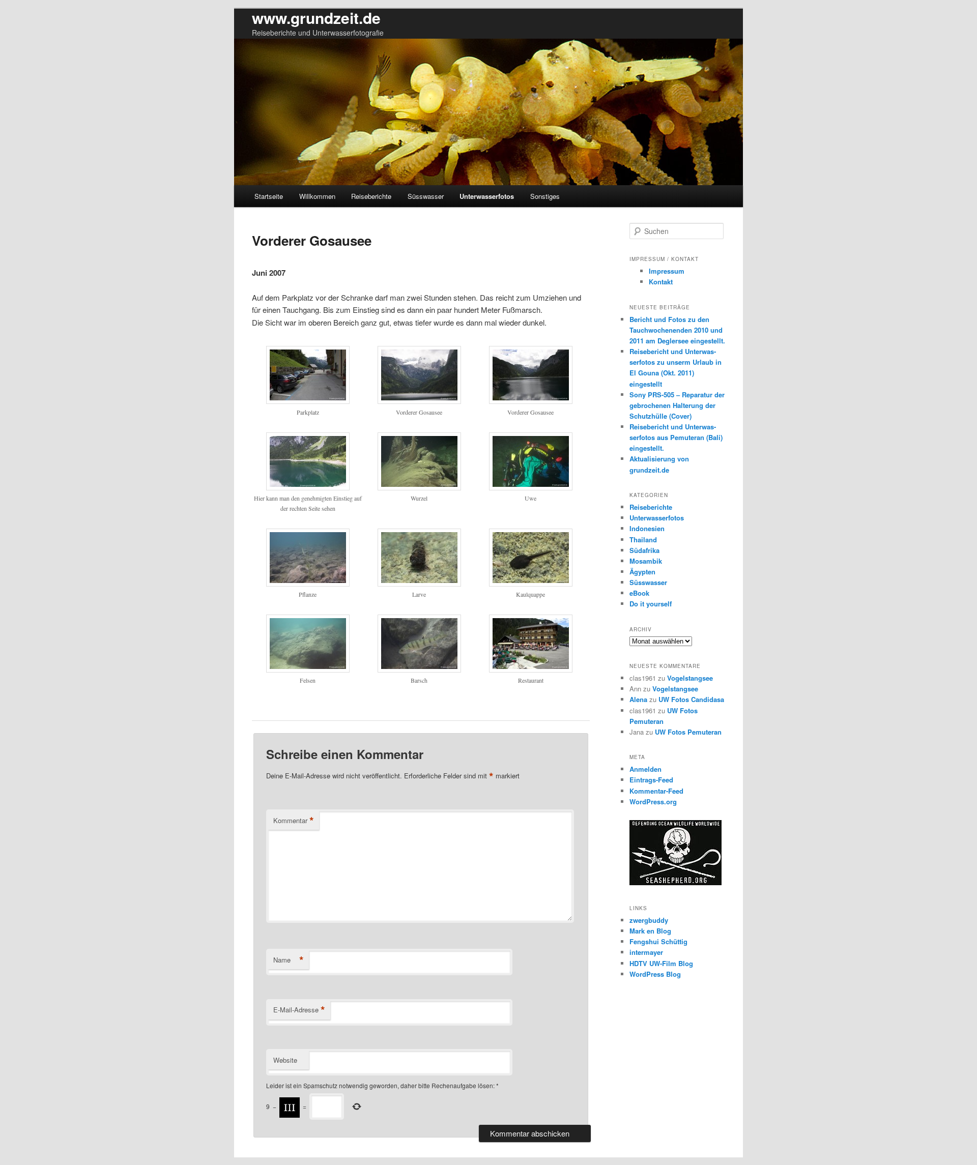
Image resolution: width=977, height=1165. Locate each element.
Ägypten (642, 571)
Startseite (268, 196)
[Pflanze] (308, 583)
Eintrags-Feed (651, 779)
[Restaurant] (530, 669)
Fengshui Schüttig (658, 941)
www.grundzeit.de (316, 17)
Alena (638, 699)
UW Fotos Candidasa (691, 699)
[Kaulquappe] (530, 583)
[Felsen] (308, 669)
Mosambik (645, 561)
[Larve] (419, 583)
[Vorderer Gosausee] (419, 400)
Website (285, 1060)
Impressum (666, 271)
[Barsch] (419, 669)
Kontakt (661, 281)
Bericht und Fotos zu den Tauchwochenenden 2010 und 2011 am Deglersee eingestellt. (677, 329)
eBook (639, 593)
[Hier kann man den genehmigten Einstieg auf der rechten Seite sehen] (308, 487)
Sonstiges (545, 196)
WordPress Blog (655, 974)
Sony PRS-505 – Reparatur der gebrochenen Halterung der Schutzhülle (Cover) (677, 405)
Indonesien (647, 528)
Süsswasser (426, 196)
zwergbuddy (648, 920)
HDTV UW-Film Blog (661, 963)
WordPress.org (653, 801)
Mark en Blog (650, 931)
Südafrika (644, 550)
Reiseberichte (371, 196)
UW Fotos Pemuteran (688, 732)
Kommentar (293, 820)
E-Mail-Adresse (299, 1010)
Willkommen (317, 196)
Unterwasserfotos (486, 196)
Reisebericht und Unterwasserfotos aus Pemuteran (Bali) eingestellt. (676, 437)
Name (288, 960)
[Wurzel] (419, 487)
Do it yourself (650, 603)
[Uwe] (530, 487)
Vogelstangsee (690, 678)
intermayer (646, 952)
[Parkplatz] (308, 400)
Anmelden (645, 769)
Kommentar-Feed (656, 791)
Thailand (643, 539)
